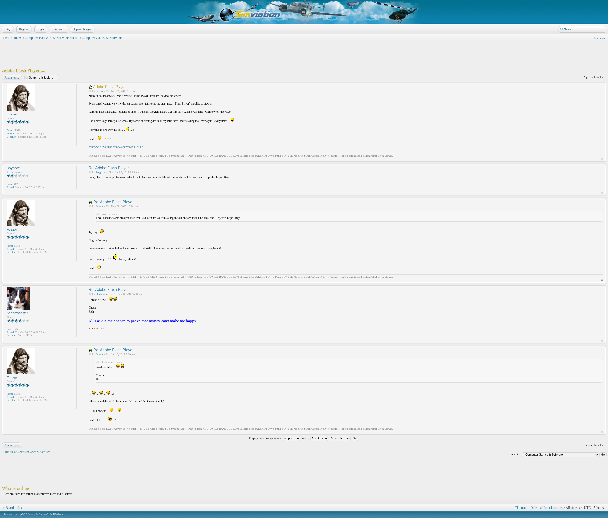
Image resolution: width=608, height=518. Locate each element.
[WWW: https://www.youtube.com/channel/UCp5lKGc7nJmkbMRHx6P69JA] (9, 143)
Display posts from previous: (266, 438)
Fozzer (99, 91)
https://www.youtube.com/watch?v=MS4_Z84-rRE (117, 146)
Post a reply (11, 77)
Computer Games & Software (102, 38)
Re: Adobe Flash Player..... (111, 168)
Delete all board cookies (547, 507)
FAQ (7, 29)
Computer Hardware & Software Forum (52, 38)
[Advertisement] (304, 52)
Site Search (59, 29)
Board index (13, 38)
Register (23, 29)
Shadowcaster (103, 293)
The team (521, 507)
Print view (599, 38)
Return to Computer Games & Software (27, 451)
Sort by (305, 438)
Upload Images (82, 29)
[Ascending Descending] (344, 438)
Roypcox (101, 172)
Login (40, 29)
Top (602, 158)
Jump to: (515, 454)
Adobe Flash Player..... (23, 70)
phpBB (21, 514)
